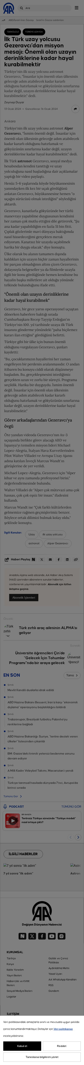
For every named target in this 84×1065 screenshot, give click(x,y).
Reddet (61, 1046)
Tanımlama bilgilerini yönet (42, 1057)
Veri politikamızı (63, 1029)
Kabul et (22, 1046)
